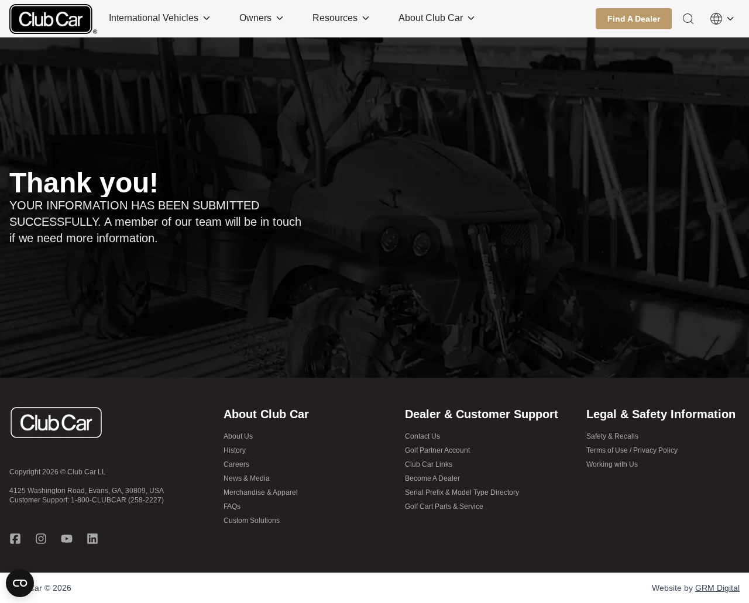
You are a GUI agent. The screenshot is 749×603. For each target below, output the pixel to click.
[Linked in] (92, 539)
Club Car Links (428, 464)
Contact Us (422, 436)
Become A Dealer (432, 478)
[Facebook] (15, 539)
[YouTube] (67, 539)
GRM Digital (717, 587)
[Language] (722, 19)
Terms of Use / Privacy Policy (632, 450)
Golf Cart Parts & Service (444, 506)
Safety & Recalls (612, 436)
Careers (236, 464)
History (235, 450)
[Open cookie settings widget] (20, 583)
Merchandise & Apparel (261, 492)
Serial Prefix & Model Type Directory (462, 492)
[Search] (688, 19)
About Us (238, 436)
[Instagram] (41, 539)
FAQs (232, 506)
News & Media (247, 478)
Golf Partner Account (437, 450)
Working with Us (612, 464)
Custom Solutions (252, 520)
